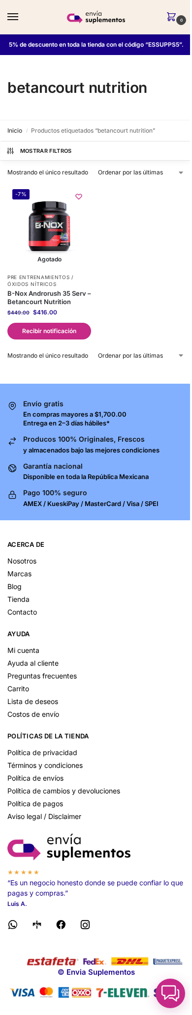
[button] (173, 17)
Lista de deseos (32, 701)
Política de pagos (35, 803)
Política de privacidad (42, 752)
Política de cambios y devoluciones (63, 791)
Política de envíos (35, 778)
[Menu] (22, 17)
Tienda (18, 599)
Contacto (22, 612)
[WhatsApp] (12, 926)
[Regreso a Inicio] (96, 847)
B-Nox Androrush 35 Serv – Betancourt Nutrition (49, 297)
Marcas (19, 573)
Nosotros (21, 561)
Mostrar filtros (46, 150)
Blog (14, 586)
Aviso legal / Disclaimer (44, 816)
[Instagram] (85, 926)
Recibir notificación (49, 331)
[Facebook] (61, 926)
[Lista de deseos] (78, 196)
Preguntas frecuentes (42, 676)
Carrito (18, 688)
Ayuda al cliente (33, 663)
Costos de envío (33, 714)
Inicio (14, 130)
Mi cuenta (23, 650)
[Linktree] (37, 926)
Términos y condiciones (45, 765)
